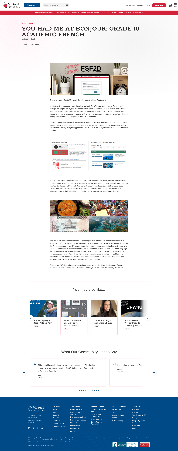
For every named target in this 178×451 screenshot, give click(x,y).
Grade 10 (56, 412)
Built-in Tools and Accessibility (97, 423)
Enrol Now (159, 5)
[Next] (147, 317)
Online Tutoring (96, 419)
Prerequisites (116, 409)
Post (36, 326)
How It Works (130, 5)
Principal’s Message (139, 418)
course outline (58, 268)
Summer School (58, 424)
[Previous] (30, 317)
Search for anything (51, 5)
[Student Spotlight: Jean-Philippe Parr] (43, 308)
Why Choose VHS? (139, 415)
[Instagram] (30, 428)
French (25, 44)
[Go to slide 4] (85, 390)
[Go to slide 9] (96, 390)
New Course (35, 44)
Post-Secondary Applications (117, 422)
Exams (114, 412)
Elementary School (59, 426)
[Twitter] (39, 428)
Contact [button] (140, 5)
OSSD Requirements (119, 418)
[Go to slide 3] (83, 390)
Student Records (118, 415)
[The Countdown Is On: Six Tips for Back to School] (74, 308)
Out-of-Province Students (76, 413)
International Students (78, 417)
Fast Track (56, 421)
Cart (170, 6)
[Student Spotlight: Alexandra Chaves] (104, 308)
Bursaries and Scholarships (96, 415)
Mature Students (76, 423)
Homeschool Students (78, 420)
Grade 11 (56, 415)
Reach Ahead (75, 425)
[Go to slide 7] (92, 390)
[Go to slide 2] (81, 390)
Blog (31, 23)
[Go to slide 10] (98, 390)
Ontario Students (76, 409)
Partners (73, 431)
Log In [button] (148, 5)
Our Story (135, 409)
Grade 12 (56, 418)
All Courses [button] (31, 5)
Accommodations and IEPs (98, 410)
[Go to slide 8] (94, 390)
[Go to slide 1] (79, 390)
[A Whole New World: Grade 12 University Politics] (134, 308)
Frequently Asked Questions (138, 422)
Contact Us (136, 425)
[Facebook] (35, 428)
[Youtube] (42, 428)
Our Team (135, 412)
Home (24, 23)
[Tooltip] (142, 12)
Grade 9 (56, 409)
